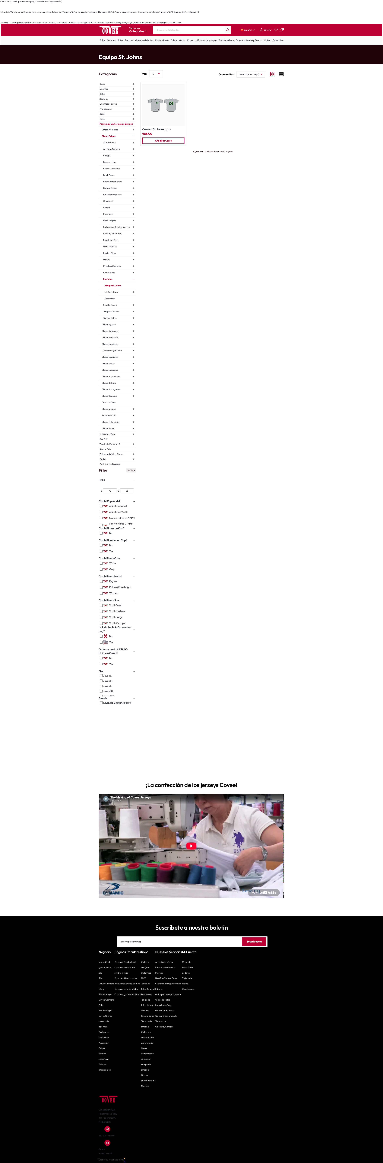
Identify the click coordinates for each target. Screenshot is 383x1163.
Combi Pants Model (110, 576)
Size (101, 671)
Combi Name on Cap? (111, 528)
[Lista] (281, 74)
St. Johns (152, 51)
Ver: (144, 73)
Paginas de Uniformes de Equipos (117, 51)
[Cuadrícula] (272, 74)
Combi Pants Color (110, 558)
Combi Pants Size (109, 600)
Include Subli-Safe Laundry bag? (115, 629)
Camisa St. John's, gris (156, 129)
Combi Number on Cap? (113, 540)
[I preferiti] (276, 30)
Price (102, 479)
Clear (132, 470)
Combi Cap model (109, 501)
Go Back (105, 9)
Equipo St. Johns (165, 51)
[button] (163, 140)
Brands (103, 698)
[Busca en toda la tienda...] (228, 30)
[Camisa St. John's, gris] (163, 105)
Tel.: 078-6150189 (107, 1135)
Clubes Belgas (140, 51)
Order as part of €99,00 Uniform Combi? (113, 651)
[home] (100, 51)
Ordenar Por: (226, 74)
